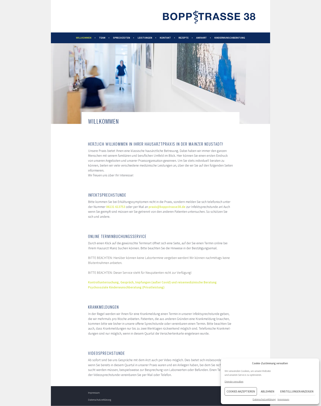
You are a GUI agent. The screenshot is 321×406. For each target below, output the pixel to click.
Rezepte (184, 37)
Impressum (283, 399)
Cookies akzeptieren (241, 391)
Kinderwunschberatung (229, 37)
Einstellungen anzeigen (296, 391)
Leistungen (145, 37)
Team (102, 37)
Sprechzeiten (121, 37)
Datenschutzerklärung (264, 399)
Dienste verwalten (234, 381)
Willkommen (83, 37)
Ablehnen (267, 391)
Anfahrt (201, 37)
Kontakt (165, 37)
